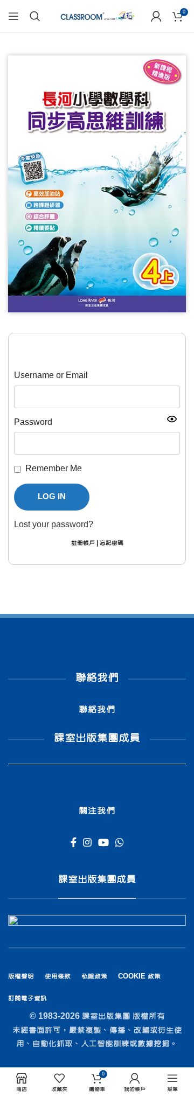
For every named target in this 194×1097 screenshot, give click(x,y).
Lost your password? (53, 524)
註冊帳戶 (83, 543)
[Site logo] (97, 16)
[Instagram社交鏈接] (87, 842)
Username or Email (51, 375)
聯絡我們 (97, 709)
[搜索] (35, 16)
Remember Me (53, 468)
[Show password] (172, 419)
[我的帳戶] (156, 16)
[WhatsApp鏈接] (119, 842)
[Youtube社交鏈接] (103, 842)
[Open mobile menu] (13, 16)
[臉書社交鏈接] (73, 842)
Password (33, 422)
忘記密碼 (111, 543)
